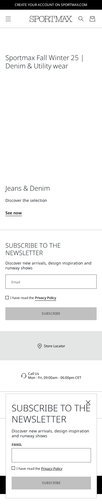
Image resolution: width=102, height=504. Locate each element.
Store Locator (54, 346)
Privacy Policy (45, 297)
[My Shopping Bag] (92, 19)
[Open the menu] (8, 19)
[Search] (81, 19)
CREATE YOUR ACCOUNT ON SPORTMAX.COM (51, 4)
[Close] (88, 402)
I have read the (33, 298)
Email (17, 445)
